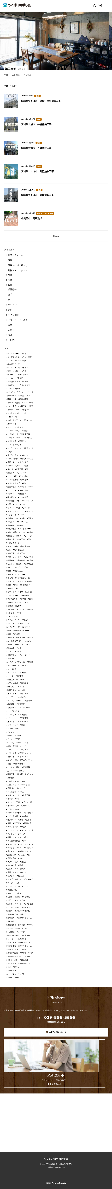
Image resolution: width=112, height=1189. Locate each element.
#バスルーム (11, 494)
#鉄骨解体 (10, 560)
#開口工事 (10, 774)
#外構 (8, 585)
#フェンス (26, 508)
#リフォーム (21, 473)
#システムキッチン (13, 543)
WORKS (16, 75)
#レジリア (21, 932)
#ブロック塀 (27, 802)
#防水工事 (21, 553)
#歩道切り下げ (12, 518)
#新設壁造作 (25, 585)
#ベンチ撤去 (25, 385)
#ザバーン (10, 375)
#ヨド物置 (10, 434)
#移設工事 (21, 876)
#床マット (10, 722)
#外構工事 (21, 539)
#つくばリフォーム (13, 743)
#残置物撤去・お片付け (15, 925)
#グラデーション (13, 883)
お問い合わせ (57, 1032)
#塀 (15, 476)
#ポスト (25, 841)
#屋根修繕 (21, 560)
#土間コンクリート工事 (15, 900)
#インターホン (12, 960)
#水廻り (9, 911)
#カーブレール (22, 522)
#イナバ (25, 666)
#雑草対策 (28, 956)
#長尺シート (18, 967)
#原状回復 (26, 767)
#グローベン (26, 806)
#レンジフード (27, 403)
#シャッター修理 (13, 389)
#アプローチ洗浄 (26, 953)
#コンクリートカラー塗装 (16, 715)
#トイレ (28, 623)
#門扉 (26, 743)
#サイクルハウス (25, 529)
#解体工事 (24, 694)
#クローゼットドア (13, 557)
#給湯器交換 (11, 855)
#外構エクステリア (13, 837)
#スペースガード (13, 795)
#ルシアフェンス (13, 357)
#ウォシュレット (13, 907)
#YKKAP (21, 574)
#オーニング (25, 655)
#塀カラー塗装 (12, 760)
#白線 (8, 634)
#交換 (26, 567)
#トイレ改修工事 (13, 666)
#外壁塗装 (26, 897)
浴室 (10, 334)
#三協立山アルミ (26, 760)
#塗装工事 (24, 718)
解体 (10, 285)
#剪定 (31, 406)
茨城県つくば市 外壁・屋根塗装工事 (41, 101)
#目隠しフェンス (25, 396)
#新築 (8, 532)
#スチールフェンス (13, 956)
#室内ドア (10, 473)
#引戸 (17, 417)
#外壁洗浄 (28, 701)
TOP (6, 75)
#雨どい (25, 690)
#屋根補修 (25, 595)
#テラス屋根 (11, 942)
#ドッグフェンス (13, 711)
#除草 (24, 354)
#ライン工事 (27, 357)
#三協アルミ (11, 785)
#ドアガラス (28, 813)
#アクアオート (12, 830)
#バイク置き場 (12, 816)
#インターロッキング (14, 427)
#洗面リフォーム (25, 753)
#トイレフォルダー (13, 567)
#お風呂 (23, 862)
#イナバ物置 (25, 708)
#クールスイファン (25, 963)
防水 (10, 310)
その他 (11, 340)
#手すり (30, 925)
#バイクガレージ (13, 627)
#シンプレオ (11, 515)
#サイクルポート (13, 354)
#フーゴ (25, 886)
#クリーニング (12, 725)
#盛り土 (27, 602)
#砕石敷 (9, 578)
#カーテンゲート (13, 799)
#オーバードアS (12, 806)
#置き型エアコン (13, 382)
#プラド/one (11, 844)
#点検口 (25, 928)
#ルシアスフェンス (22, 578)
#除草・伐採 (11, 399)
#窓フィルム (18, 571)
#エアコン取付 (12, 683)
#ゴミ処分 (10, 378)
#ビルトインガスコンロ (15, 781)
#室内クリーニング (13, 536)
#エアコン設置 (22, 722)
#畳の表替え (11, 851)
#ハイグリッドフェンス (15, 662)
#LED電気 (10, 932)
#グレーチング (27, 501)
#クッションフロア (13, 848)
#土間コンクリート (13, 904)
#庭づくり (26, 627)
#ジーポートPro (12, 595)
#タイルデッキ (12, 609)
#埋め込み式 (28, 879)
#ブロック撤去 (24, 490)
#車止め (23, 827)
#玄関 (8, 504)
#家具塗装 (24, 480)
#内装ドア (10, 522)
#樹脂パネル (11, 529)
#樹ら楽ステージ (13, 364)
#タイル (9, 361)
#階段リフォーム (13, 690)
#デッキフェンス (13, 949)
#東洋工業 (19, 469)
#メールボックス (23, 375)
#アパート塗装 (12, 480)
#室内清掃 (24, 683)
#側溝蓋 (20, 623)
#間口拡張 (10, 539)
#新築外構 (22, 939)
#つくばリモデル (26, 609)
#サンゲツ (28, 536)
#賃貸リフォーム (13, 977)
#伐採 (8, 823)
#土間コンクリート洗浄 (15, 869)
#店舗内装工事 (12, 914)
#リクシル (10, 876)
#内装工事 (10, 553)
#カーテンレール (13, 410)
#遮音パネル (11, 487)
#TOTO (21, 858)
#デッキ (21, 515)
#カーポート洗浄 (26, 830)
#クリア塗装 (11, 441)
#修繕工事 (26, 795)
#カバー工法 (11, 406)
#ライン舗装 (23, 476)
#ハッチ (25, 382)
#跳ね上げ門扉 (19, 764)
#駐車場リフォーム (24, 918)
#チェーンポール (13, 928)
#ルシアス (10, 581)
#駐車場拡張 (28, 564)
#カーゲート (11, 697)
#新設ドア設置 (12, 953)
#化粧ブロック (12, 655)
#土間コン (29, 592)
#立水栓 (28, 820)
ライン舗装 (13, 315)
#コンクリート (12, 718)
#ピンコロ (10, 613)
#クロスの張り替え (13, 813)
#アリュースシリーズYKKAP (17, 620)
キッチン (12, 304)
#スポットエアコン (13, 420)
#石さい (28, 641)
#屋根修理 (10, 921)
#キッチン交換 (12, 546)
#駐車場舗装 (25, 546)
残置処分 (12, 289)
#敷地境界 (10, 918)
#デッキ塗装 (23, 497)
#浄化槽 (9, 469)
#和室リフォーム (13, 645)
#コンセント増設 (13, 767)
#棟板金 (20, 525)
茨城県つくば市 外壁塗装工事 (37, 171)
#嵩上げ (30, 532)
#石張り (25, 368)
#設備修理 (27, 823)
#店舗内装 (10, 659)
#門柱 (19, 613)
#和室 (26, 837)
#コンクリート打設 (13, 652)
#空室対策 (26, 935)
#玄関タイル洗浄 (13, 371)
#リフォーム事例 (13, 508)
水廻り (11, 330)
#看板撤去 (28, 438)
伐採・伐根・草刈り (18, 265)
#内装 (22, 518)
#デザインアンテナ (13, 736)
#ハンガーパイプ (13, 392)
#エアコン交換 (19, 504)
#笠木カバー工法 (13, 368)
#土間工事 (10, 623)
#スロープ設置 (22, 750)
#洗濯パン (10, 788)
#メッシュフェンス (25, 487)
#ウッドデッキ (27, 392)
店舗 (10, 280)
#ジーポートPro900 (21, 630)
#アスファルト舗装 (24, 581)
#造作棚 (20, 774)
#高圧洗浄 (17, 823)
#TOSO (18, 606)
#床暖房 (9, 606)
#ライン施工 (28, 904)
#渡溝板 (30, 560)
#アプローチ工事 (13, 739)
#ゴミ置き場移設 (13, 841)
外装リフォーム (15, 255)
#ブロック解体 (12, 459)
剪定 (10, 260)
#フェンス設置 (24, 785)
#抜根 (8, 571)
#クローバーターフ (13, 466)
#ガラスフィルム (13, 809)
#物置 (8, 746)
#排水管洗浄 (11, 946)
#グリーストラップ (13, 729)
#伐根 (30, 599)
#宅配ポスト (28, 557)
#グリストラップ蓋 (13, 445)
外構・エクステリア (18, 270)
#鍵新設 (25, 431)
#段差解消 (10, 704)
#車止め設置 (11, 865)
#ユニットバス (12, 827)
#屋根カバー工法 (26, 459)
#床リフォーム (12, 694)
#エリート (26, 645)
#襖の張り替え (12, 890)
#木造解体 (10, 525)
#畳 (28, 855)
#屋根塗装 (10, 778)
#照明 (20, 865)
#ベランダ (29, 774)
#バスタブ (26, 907)
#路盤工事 (21, 704)
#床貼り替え (11, 424)
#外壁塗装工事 (12, 680)
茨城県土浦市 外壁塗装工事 (36, 124)
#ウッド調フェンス (13, 438)
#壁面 (22, 725)
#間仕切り (10, 687)
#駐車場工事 (23, 399)
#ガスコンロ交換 (13, 897)
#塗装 (20, 820)
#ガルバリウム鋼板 (22, 911)
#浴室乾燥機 (11, 970)
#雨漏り (30, 518)
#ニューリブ (11, 490)
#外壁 (8, 764)
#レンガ (23, 872)
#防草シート (11, 396)
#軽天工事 (10, 648)
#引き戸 (20, 378)
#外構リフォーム (19, 746)
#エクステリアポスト (14, 641)
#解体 (19, 648)
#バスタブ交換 (20, 361)
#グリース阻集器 (18, 771)
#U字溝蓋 (17, 634)
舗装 (10, 275)
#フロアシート (12, 385)
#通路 (26, 466)
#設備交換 (28, 420)
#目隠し (25, 371)
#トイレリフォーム (13, 701)
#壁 (7, 771)
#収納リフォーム (25, 851)
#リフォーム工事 (13, 802)
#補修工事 (10, 757)
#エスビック (23, 697)
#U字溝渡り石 (12, 599)
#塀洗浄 (23, 914)
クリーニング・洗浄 (45, 214)
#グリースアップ (13, 431)
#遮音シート (28, 448)
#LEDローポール (13, 886)
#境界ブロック (22, 757)
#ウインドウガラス (25, 844)
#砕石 (8, 630)
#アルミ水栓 (11, 963)
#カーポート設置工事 (14, 676)
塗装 (37, 96)
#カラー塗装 (11, 753)
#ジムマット (25, 680)
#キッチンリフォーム (14, 511)
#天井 (8, 967)
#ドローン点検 (12, 588)
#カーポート (11, 939)
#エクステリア (12, 862)
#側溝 (15, 585)
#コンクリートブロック (15, 834)
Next (55, 236)
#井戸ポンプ (11, 820)
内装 (10, 325)
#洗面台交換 (11, 858)
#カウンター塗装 (13, 403)
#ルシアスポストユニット (16, 413)
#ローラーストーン (13, 448)
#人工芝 (21, 855)
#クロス (30, 637)
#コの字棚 (24, 816)
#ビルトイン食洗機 (13, 564)
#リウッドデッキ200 (14, 592)
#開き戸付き (11, 497)
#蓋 (18, 501)
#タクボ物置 (11, 669)
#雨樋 (29, 539)
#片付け (9, 417)
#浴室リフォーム (25, 946)
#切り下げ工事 (19, 550)
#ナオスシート (12, 732)
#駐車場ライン (24, 942)
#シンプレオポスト (13, 879)
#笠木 (24, 949)
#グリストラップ (13, 483)
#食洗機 (23, 599)
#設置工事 (21, 687)
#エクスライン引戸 (20, 462)
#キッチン (29, 511)
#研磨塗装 (22, 441)
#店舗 (24, 483)
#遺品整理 (24, 960)
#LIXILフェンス (12, 616)
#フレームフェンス (13, 602)
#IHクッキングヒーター (15, 637)
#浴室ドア (22, 494)
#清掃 (8, 462)
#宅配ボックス (12, 708)
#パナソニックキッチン (15, 974)
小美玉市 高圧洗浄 (31, 218)
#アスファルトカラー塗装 (16, 673)
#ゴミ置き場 (11, 792)
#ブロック (10, 750)
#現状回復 (10, 501)
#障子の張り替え (13, 935)
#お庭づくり (11, 574)
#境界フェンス (12, 872)
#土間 (8, 550)
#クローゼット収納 (13, 893)
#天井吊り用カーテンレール (17, 455)
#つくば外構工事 (23, 434)
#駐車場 (30, 662)
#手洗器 (21, 792)
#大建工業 (22, 406)
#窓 (26, 469)
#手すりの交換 (19, 532)
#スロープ (21, 788)
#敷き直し (26, 410)
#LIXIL (9, 476)
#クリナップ (28, 848)
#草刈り (9, 452)
